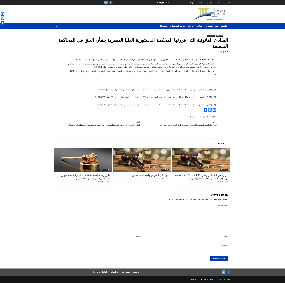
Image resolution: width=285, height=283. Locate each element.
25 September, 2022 (222, 182)
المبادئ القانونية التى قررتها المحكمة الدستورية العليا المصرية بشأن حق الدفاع (188, 123)
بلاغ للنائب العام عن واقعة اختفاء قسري (150, 175)
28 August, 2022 (104, 182)
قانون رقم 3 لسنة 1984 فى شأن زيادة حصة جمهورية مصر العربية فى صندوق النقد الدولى (85, 177)
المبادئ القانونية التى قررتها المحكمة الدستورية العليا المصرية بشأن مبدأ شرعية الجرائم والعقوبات (104, 123)
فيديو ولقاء (163, 26)
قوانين (99, 169)
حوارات (190, 26)
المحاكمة (208, 117)
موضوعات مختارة (177, 26)
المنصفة (188, 117)
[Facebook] (2, 14)
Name (137, 236)
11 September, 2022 (163, 178)
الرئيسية (227, 2)
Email (224, 236)
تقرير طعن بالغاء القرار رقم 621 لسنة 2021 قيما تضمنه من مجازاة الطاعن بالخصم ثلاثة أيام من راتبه (201, 177)
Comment (223, 205)
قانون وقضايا (213, 26)
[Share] (2, 23)
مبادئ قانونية (211, 35)
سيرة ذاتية (219, 2)
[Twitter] (2, 18)
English (193, 2)
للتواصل (201, 2)
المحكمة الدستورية (198, 117)
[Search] (55, 26)
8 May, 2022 (224, 52)
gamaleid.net (224, 279)
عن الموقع (210, 2)
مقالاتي (199, 26)
